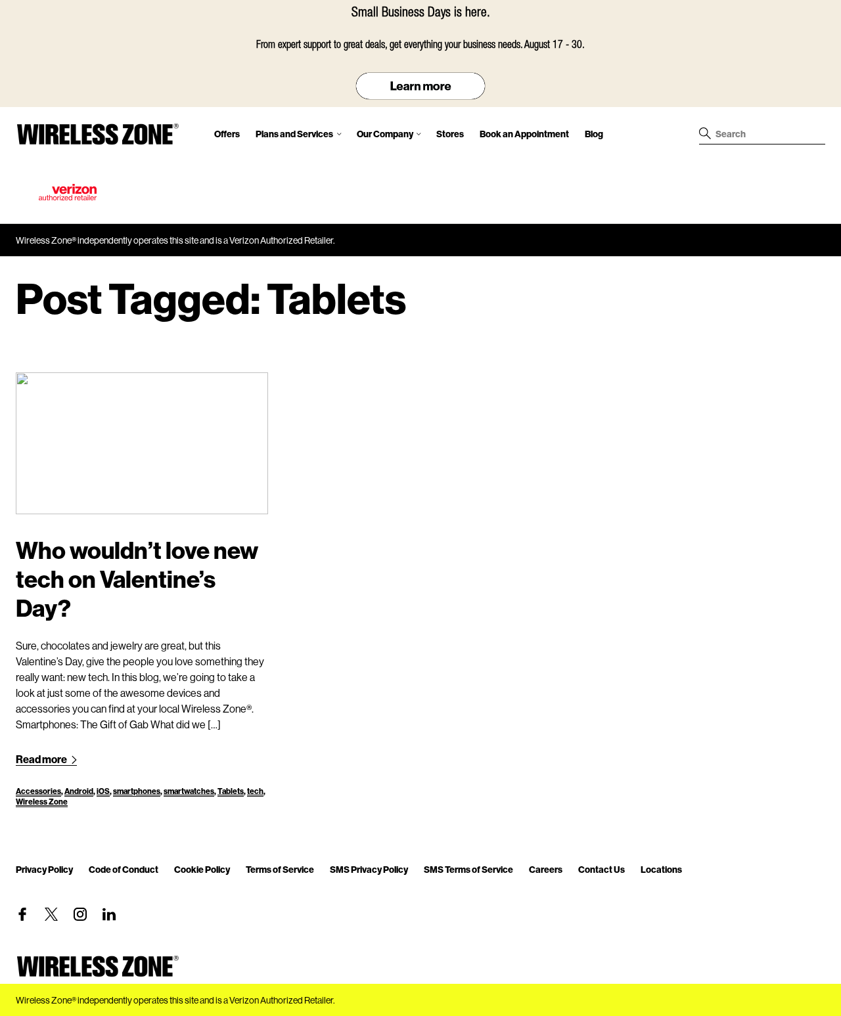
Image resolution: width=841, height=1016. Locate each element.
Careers (545, 869)
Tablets (230, 791)
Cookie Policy (202, 869)
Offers (227, 133)
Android (78, 791)
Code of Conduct (123, 869)
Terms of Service (280, 869)
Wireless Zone (42, 801)
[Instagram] (80, 914)
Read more (42, 759)
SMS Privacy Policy (369, 869)
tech (255, 791)
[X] (51, 914)
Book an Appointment (524, 133)
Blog (594, 133)
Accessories (38, 791)
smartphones (136, 791)
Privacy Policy (44, 869)
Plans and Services (294, 133)
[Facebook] (22, 914)
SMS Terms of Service (468, 869)
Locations (661, 869)
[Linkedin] (109, 914)
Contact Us (601, 869)
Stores (450, 133)
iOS (103, 791)
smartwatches (189, 791)
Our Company (385, 133)
